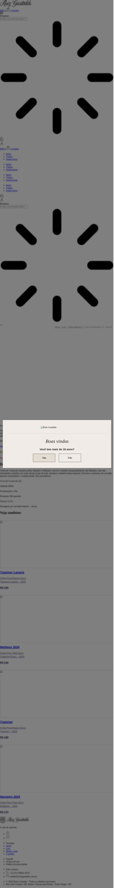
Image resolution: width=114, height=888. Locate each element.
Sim (44, 458)
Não (70, 458)
